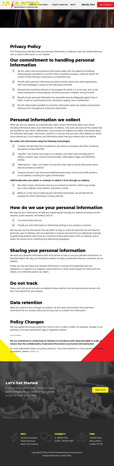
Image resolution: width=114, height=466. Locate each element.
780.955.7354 (88, 4)
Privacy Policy (65, 455)
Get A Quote (105, 5)
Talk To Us (100, 390)
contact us (33, 351)
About (73, 5)
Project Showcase (60, 5)
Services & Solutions (38, 5)
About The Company (29, 444)
